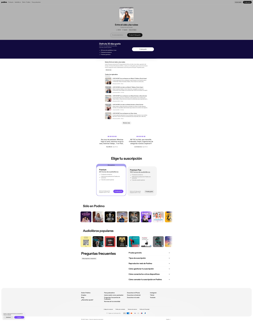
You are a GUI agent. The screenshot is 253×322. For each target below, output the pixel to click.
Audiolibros (18, 2)
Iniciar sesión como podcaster (113, 295)
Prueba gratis (247, 2)
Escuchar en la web (133, 297)
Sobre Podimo (85, 293)
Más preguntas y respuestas (89, 258)
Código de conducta (108, 309)
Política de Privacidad (144, 309)
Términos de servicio (132, 309)
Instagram (153, 293)
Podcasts (10, 2)
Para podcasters (36, 2)
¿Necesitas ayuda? (87, 300)
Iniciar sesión (238, 2)
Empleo (83, 295)
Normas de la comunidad (112, 301)
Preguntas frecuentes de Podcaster (112, 298)
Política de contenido (120, 309)
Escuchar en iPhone (133, 293)
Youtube (152, 297)
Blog (82, 297)
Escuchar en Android (133, 295)
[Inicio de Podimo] (4, 2)
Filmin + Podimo (26, 2)
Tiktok (152, 295)
